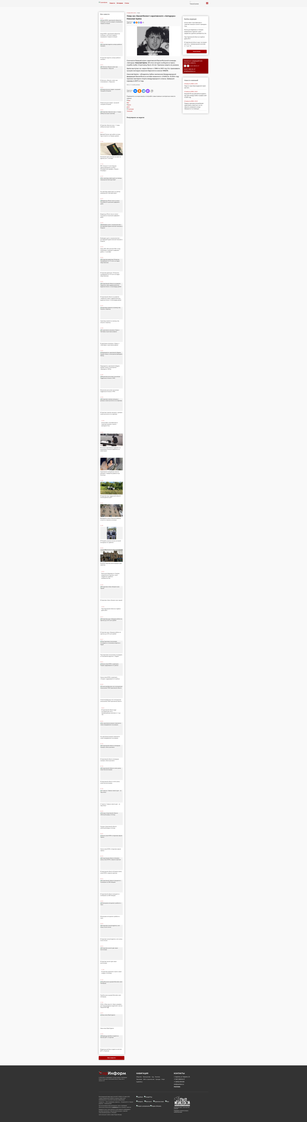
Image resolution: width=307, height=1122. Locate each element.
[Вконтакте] (148, 1101)
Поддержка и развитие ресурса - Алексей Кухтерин (181, 1111)
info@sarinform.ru (189, 71)
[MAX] (141, 23)
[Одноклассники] (137, 23)
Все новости (104, 14)
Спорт (138, 12)
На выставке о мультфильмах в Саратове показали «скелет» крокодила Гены (195, 24)
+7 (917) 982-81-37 (179, 1079)
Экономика (139, 1079)
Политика (157, 1076)
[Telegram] (139, 23)
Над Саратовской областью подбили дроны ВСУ (194, 37)
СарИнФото (139, 1081)
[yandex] (143, 1106)
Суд (153, 1076)
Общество (139, 1076)
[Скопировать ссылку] (143, 23)
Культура (158, 1079)
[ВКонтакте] (134, 23)
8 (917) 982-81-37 (194, 65)
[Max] (185, 66)
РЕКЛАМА (177, 1086)
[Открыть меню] (207, 3)
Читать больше (196, 51)
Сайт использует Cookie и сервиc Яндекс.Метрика (110, 1114)
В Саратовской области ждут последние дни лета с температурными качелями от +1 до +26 (195, 44)
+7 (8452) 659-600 (179, 1081)
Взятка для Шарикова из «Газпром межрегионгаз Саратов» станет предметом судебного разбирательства (195, 31)
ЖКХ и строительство (148, 1079)
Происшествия (147, 1076)
